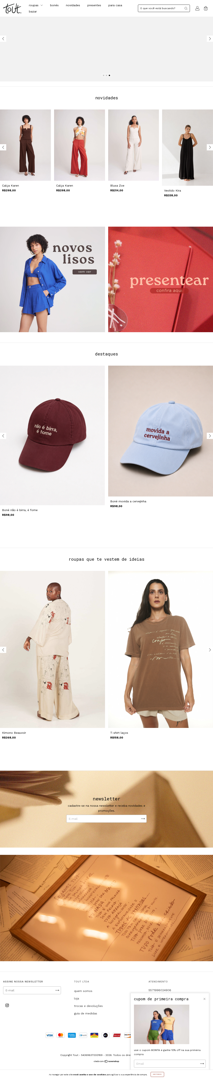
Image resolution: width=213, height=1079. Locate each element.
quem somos (83, 991)
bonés (54, 5)
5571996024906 (160, 990)
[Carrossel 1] (52, 279)
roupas (34, 5)
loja (76, 998)
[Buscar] (185, 8)
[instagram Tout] (7, 1005)
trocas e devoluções (88, 1006)
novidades (73, 5)
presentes (94, 5)
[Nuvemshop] (107, 1061)
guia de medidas (85, 1013)
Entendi (157, 1074)
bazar (33, 11)
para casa (115, 5)
